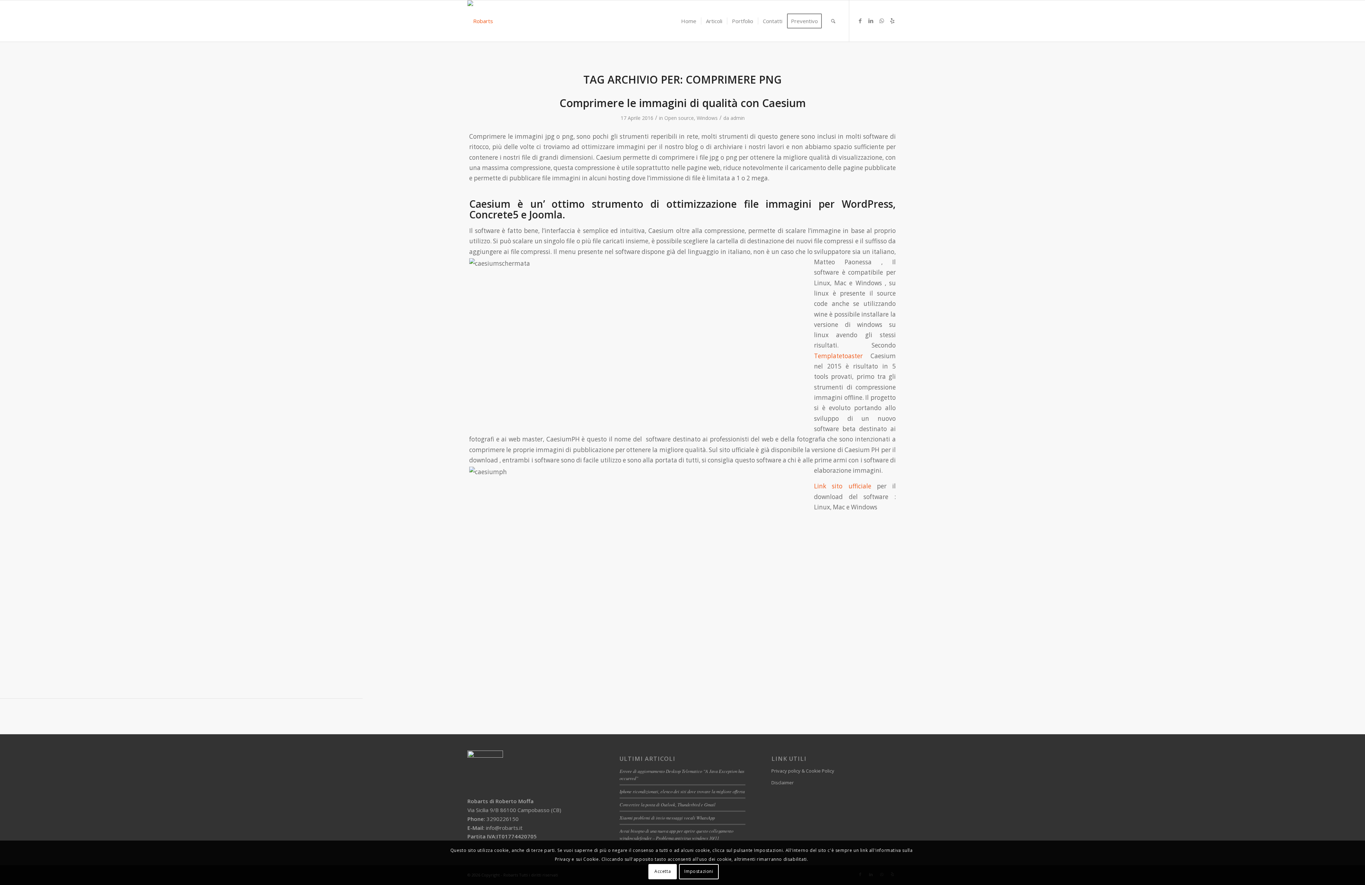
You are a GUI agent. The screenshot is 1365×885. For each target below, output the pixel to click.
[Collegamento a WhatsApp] (881, 20)
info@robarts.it (504, 827)
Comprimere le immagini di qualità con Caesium (683, 103)
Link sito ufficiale (842, 486)
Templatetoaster (842, 356)
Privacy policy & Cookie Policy (802, 771)
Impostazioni (698, 871)
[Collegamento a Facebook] (860, 20)
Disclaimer (782, 782)
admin (737, 118)
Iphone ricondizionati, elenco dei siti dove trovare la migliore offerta (682, 791)
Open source (679, 118)
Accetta (662, 871)
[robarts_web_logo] (480, 21)
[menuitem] (688, 21)
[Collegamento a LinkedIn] (871, 20)
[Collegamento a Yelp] (892, 20)
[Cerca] (833, 21)
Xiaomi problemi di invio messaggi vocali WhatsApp (667, 818)
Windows (707, 118)
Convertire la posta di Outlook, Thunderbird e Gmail (668, 804)
